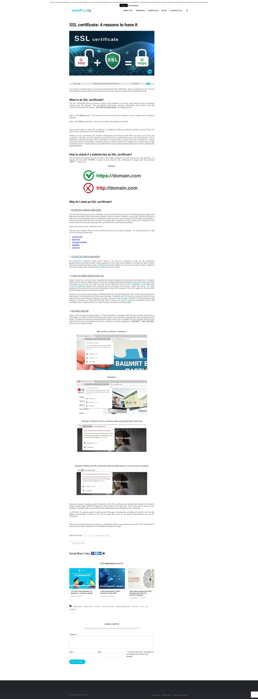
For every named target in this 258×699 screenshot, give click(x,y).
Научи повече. (133, 5)
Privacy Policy (167, 695)
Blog (164, 10)
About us (127, 10)
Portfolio (153, 10)
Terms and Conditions (181, 695)
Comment (73, 634)
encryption (88, 606)
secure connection (123, 606)
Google (97, 606)
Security (107, 83)
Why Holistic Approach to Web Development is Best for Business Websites (140, 593)
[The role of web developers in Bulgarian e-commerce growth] (82, 579)
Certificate (78, 606)
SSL (147, 606)
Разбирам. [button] (123, 5)
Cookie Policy (156, 695)
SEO (142, 606)
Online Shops (100, 83)
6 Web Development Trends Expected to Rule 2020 (110, 592)
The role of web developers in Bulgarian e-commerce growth (82, 592)
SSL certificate (102, 267)
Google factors (108, 606)
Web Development (114, 83)
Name (71, 652)
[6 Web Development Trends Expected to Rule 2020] (112, 579)
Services (140, 10)
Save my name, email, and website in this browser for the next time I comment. (140, 654)
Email (100, 652)
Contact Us (176, 10)
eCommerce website (81, 261)
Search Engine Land (124, 298)
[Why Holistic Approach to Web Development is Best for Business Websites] (141, 579)
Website (73, 609)
